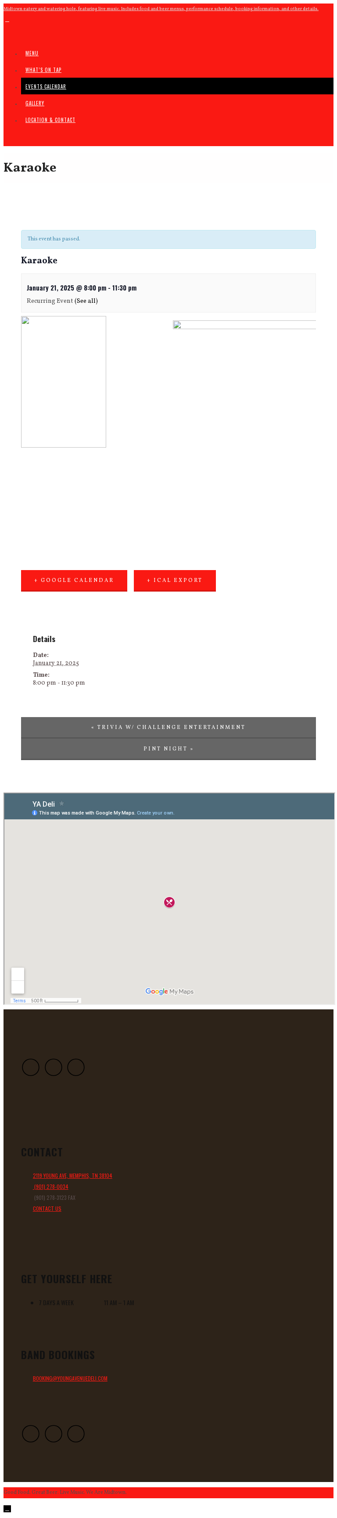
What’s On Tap (43, 69)
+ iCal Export (175, 580)
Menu (32, 53)
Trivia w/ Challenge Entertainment (168, 727)
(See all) (86, 301)
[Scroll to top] (7, 1508)
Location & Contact (50, 119)
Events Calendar (45, 86)
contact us (47, 1208)
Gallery (34, 103)
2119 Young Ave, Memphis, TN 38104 (72, 1175)
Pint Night (168, 749)
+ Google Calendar (74, 580)
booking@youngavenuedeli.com (70, 1378)
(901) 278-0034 (50, 1186)
